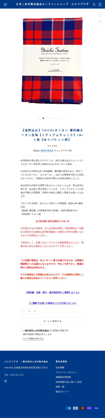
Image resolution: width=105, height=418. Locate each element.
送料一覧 (60, 387)
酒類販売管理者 (63, 377)
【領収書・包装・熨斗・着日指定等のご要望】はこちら (52, 292)
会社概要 (60, 367)
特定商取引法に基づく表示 (69, 382)
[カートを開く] (100, 4)
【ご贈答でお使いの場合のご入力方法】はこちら (52, 303)
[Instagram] (5, 381)
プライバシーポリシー (66, 372)
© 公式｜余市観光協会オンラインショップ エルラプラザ (32, 406)
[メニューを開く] (5, 4)
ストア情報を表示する (33, 338)
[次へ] (66, 118)
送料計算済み (47, 150)
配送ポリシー (62, 391)
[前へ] (38, 118)
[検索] (94, 4)
